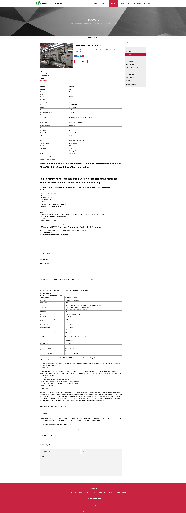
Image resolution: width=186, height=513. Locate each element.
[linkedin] (87, 505)
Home (95, 3)
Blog (129, 3)
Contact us (137, 3)
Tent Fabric (129, 71)
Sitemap (110, 492)
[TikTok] (103, 505)
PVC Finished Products (132, 67)
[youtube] (95, 505)
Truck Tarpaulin (130, 80)
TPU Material (129, 61)
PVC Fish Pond (130, 77)
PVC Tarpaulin (130, 64)
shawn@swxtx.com (101, 511)
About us (103, 3)
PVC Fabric (129, 58)
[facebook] (83, 505)
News (122, 3)
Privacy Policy (121, 492)
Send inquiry (81, 61)
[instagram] (99, 505)
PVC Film (128, 48)
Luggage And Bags (131, 84)
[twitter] (91, 505)
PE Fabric (95, 37)
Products (112, 3)
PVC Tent (128, 51)
